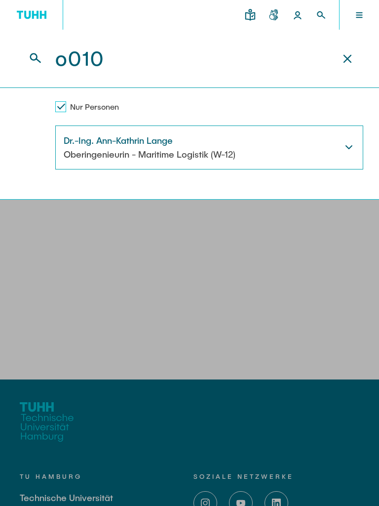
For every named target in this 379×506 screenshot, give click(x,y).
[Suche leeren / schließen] (347, 59)
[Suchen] (29, 58)
